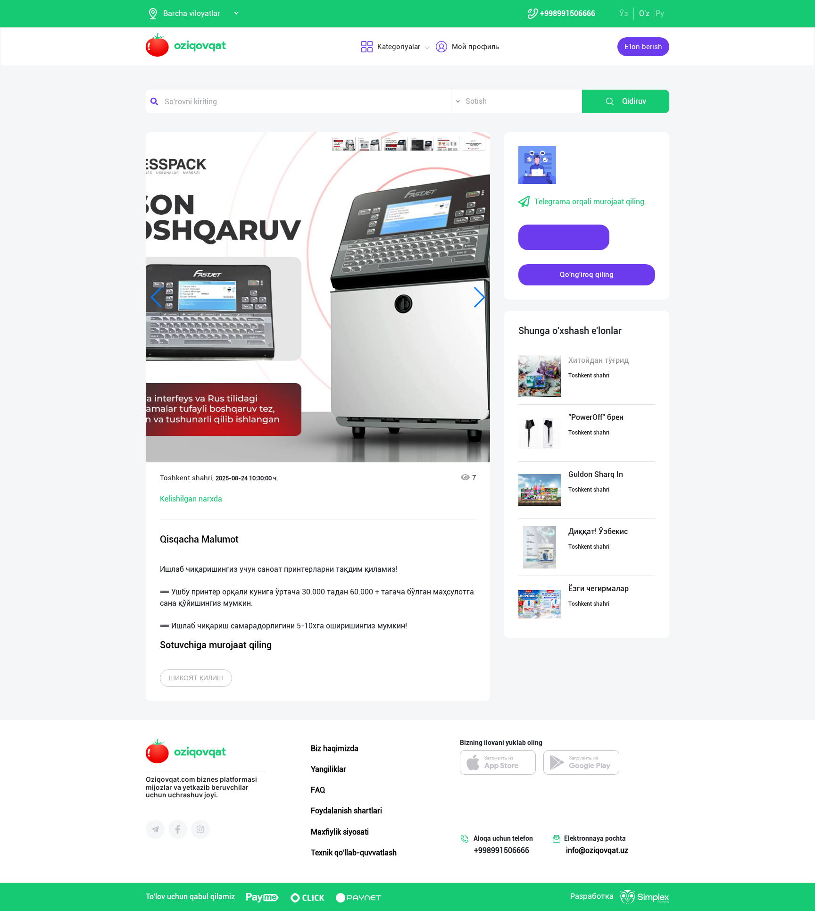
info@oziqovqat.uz (597, 850)
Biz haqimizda (334, 748)
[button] (344, 144)
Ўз (623, 13)
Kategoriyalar (398, 46)
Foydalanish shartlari (346, 810)
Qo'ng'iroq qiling (587, 274)
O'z (644, 13)
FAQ (318, 790)
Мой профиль (475, 46)
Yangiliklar (328, 769)
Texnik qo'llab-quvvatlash (354, 852)
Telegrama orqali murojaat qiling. (590, 201)
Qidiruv (634, 101)
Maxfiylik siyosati (340, 831)
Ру (660, 13)
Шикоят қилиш (196, 678)
